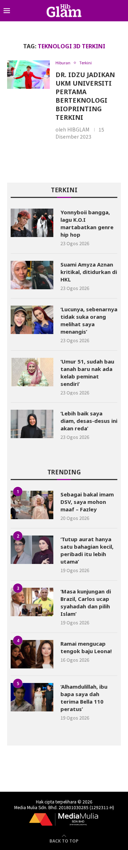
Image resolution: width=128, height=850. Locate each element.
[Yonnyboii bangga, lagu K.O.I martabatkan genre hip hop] (32, 223)
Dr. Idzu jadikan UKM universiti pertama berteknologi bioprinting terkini (85, 96)
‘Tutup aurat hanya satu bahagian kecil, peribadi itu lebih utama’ (86, 550)
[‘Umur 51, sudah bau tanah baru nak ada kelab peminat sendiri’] (32, 372)
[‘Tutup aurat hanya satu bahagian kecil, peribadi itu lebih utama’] (32, 550)
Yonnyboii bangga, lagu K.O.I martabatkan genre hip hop (86, 223)
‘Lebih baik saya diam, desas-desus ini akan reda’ (88, 421)
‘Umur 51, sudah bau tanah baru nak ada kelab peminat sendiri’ (87, 372)
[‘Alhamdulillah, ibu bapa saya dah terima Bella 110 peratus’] (32, 697)
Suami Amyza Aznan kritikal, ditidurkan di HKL (88, 272)
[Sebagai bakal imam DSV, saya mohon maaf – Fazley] (32, 505)
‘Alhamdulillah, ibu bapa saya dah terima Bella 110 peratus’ (83, 697)
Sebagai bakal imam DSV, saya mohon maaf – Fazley (87, 502)
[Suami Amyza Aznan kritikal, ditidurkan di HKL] (32, 275)
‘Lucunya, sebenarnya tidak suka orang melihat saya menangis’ (88, 320)
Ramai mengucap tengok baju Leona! (86, 647)
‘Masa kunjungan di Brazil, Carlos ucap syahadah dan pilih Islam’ (85, 602)
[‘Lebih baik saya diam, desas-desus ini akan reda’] (32, 424)
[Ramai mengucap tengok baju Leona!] (32, 654)
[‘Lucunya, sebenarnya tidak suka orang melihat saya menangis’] (32, 320)
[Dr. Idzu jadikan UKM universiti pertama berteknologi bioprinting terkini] (28, 74)
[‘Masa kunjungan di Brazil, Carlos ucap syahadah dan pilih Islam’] (32, 602)
